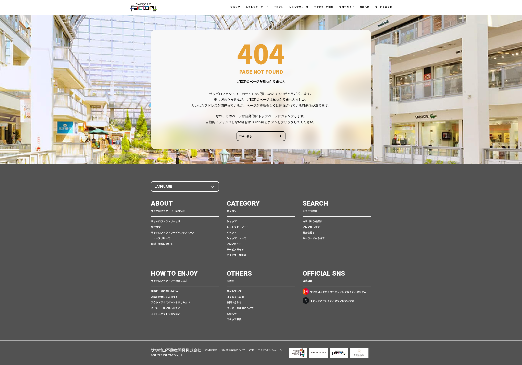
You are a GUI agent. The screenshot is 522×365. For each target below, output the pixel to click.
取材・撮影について (162, 243)
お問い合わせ (234, 302)
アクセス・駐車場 (323, 7)
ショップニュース (298, 7)
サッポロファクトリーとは (165, 221)
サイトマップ (234, 291)
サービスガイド (383, 7)
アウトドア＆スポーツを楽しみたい (170, 302)
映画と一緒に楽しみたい (164, 291)
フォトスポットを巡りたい (165, 313)
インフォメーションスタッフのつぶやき (332, 300)
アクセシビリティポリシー (271, 350)
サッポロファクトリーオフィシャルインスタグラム (338, 291)
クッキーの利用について (240, 308)
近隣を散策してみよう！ (164, 296)
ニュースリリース (160, 238)
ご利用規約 (211, 350)
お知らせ (364, 7)
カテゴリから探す (312, 221)
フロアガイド (346, 7)
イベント (278, 7)
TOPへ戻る (245, 136)
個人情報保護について (233, 350)
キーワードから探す (314, 238)
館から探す (309, 232)
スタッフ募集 (234, 319)
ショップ (235, 7)
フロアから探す (311, 226)
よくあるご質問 (235, 296)
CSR (251, 350)
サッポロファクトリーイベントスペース (173, 232)
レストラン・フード (257, 7)
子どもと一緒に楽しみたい (165, 308)
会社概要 (156, 226)
